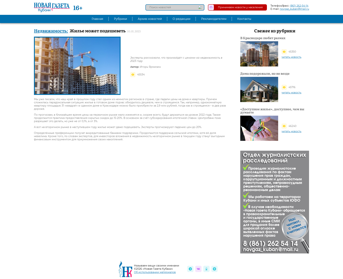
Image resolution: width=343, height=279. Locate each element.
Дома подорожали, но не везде (265, 73)
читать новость (291, 57)
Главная (97, 19)
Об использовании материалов (155, 272)
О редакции (181, 19)
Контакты (244, 19)
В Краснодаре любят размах (262, 37)
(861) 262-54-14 (299, 5)
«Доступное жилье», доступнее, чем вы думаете (272, 110)
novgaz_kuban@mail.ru (294, 9)
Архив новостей (150, 19)
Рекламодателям (214, 19)
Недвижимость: (51, 30)
